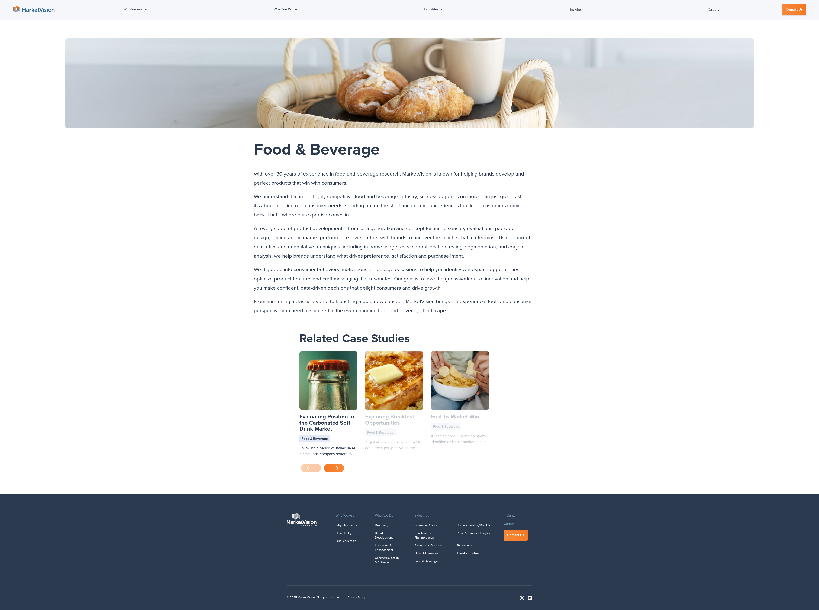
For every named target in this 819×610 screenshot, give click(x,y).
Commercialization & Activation (387, 560)
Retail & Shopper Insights (473, 533)
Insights (576, 9)
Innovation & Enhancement (384, 548)
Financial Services (426, 553)
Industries (421, 515)
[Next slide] (334, 468)
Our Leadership (346, 541)
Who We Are (345, 515)
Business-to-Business (428, 545)
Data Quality (344, 533)
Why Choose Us (346, 525)
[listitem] (328, 404)
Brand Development (384, 535)
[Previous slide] (310, 468)
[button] (136, 9)
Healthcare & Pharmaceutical (424, 535)
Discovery (381, 525)
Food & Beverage (426, 561)
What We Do (384, 515)
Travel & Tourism (468, 553)
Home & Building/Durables (474, 525)
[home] (34, 9)
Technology (464, 545)
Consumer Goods (426, 525)
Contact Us (794, 9)
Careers (713, 9)
